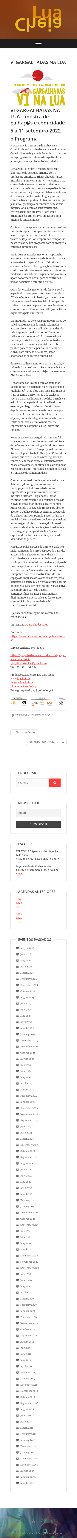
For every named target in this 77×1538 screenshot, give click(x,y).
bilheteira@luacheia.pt (23, 686)
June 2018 (25, 1415)
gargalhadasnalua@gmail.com (28, 663)
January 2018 (27, 1440)
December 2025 (29, 985)
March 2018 (26, 1427)
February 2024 (28, 1095)
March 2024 (27, 1089)
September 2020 (29, 1268)
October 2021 (27, 1218)
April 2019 (26, 1366)
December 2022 (29, 1145)
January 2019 (27, 1378)
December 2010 (29, 1458)
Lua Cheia (30, 1533)
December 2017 (28, 1446)
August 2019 (27, 1341)
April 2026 (26, 966)
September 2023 (29, 1120)
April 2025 (26, 1022)
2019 (18, 899)
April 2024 (26, 1083)
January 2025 (27, 1034)
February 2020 (28, 1304)
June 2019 (25, 1354)
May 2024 (25, 1077)
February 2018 (28, 1434)
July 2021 (25, 1231)
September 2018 (29, 1403)
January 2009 (28, 1477)
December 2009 (29, 1464)
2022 (19, 910)
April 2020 (26, 1292)
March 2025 (27, 1028)
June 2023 (26, 1126)
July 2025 (25, 1003)
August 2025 (27, 997)
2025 (19, 921)
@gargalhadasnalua (36, 624)
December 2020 (29, 1255)
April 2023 (26, 1132)
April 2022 (26, 1188)
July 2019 (25, 1347)
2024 (19, 917)
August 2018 (27, 1409)
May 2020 (25, 1286)
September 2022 (29, 1157)
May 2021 (25, 1243)
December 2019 (29, 1317)
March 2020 (27, 1298)
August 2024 (27, 1058)
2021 (18, 906)
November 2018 (29, 1390)
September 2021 (29, 1224)
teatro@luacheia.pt (21, 682)
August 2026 (27, 948)
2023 (19, 914)
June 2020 (26, 1280)
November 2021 (29, 1212)
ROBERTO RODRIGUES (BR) (46, 741)
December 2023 (29, 1108)
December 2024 (29, 1040)
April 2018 (26, 1421)
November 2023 (29, 1114)
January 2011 (27, 1452)
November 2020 (29, 1261)
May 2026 (25, 960)
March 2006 (27, 1483)
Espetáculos (40, 715)
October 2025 (27, 991)
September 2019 (29, 1335)
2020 (19, 902)
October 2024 (27, 1052)
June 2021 (25, 1237)
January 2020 (28, 1311)
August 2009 (27, 1470)
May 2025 (25, 1015)
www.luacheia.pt (20, 678)
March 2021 (26, 1249)
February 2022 (28, 1200)
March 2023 (27, 1138)
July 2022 (25, 1169)
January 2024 (28, 1101)
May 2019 (25, 1360)
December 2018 (29, 1384)
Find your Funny (24, 732)
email (19, 873)
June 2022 (26, 1175)
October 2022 (27, 1151)
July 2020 (25, 1274)
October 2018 (27, 1397)
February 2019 (28, 1372)
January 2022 (27, 1206)
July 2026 (25, 954)
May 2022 (25, 1181)
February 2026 (28, 979)
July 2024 (25, 1065)
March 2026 (27, 972)
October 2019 (27, 1329)
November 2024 (29, 1046)
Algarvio (57, 1533)
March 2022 (27, 1194)
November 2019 (29, 1323)
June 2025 (26, 1009)
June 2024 (26, 1071)
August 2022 (27, 1163)
